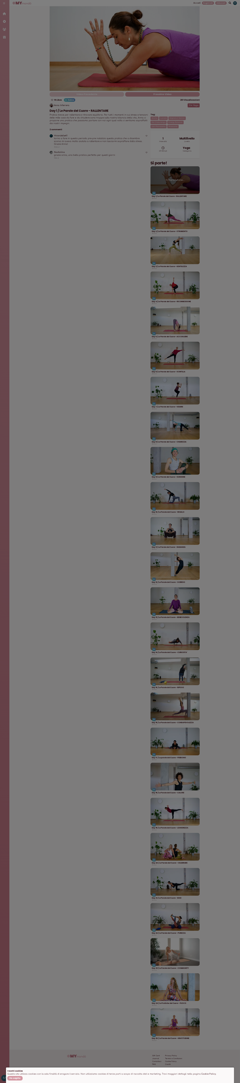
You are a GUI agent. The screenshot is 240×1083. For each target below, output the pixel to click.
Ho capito (14, 1078)
